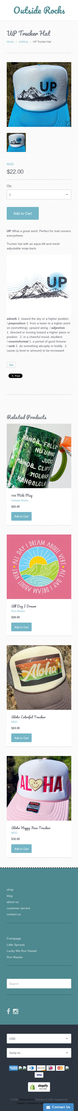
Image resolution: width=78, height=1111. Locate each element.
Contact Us (60, 1107)
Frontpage (14, 938)
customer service (18, 908)
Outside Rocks (39, 10)
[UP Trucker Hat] (16, 142)
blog (10, 896)
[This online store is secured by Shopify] (39, 1086)
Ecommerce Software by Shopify (43, 1103)
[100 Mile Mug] (39, 455)
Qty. (9, 185)
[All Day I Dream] (39, 566)
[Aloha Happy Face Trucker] (39, 788)
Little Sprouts (16, 944)
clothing (23, 41)
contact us (14, 914)
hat (11, 365)
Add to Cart (22, 213)
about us (13, 902)
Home (10, 41)
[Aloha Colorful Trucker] (39, 677)
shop (10, 889)
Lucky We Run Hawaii (22, 951)
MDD (10, 164)
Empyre (21, 1103)
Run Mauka (15, 957)
